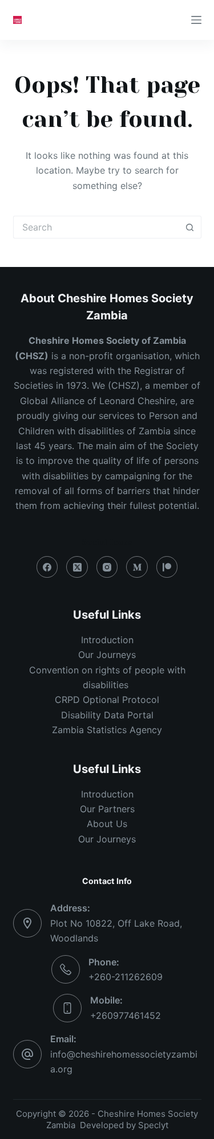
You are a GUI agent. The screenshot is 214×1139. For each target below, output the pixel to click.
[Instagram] (107, 567)
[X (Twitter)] (77, 567)
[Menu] (196, 20)
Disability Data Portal (107, 715)
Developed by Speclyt (124, 1125)
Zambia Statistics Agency (107, 729)
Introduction (107, 639)
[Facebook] (47, 567)
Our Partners (107, 809)
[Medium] (137, 567)
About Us (107, 823)
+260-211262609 (125, 976)
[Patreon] (167, 567)
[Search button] (190, 227)
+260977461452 (125, 1015)
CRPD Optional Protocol (107, 699)
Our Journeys (107, 654)
